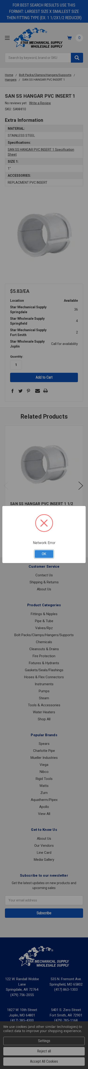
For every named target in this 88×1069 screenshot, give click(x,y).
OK (44, 554)
